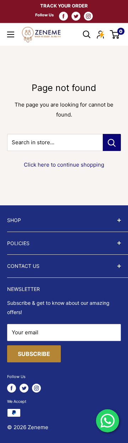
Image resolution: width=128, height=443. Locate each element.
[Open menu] (10, 34)
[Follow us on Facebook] (63, 16)
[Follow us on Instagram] (88, 16)
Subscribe (34, 353)
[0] (115, 34)
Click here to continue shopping (64, 164)
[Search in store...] (112, 142)
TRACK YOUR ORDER (64, 6)
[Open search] (87, 34)
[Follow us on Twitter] (75, 16)
